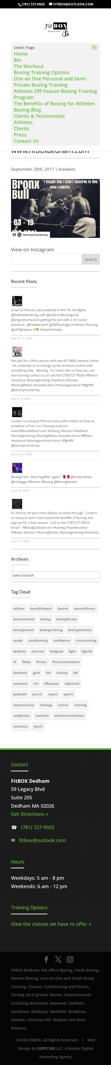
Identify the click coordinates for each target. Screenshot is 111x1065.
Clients (21, 128)
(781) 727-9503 (33, 4)
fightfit (87, 651)
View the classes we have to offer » (51, 924)
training (80, 705)
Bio (17, 60)
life (75, 672)
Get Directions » (29, 814)
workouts (20, 726)
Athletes (23, 122)
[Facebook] (46, 960)
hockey (62, 672)
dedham (19, 651)
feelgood (56, 651)
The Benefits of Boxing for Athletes (54, 103)
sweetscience (23, 705)
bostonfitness (84, 608)
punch (37, 694)
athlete (19, 608)
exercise (38, 651)
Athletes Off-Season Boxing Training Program (55, 94)
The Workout (29, 66)
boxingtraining (51, 630)
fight (72, 651)
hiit (48, 672)
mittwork (20, 683)
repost (53, 694)
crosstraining (86, 640)
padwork (20, 694)
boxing (45, 619)
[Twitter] (58, 960)
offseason (51, 683)
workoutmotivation (69, 715)
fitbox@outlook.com (42, 840)
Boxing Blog (27, 109)
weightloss (21, 715)
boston (63, 608)
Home (21, 53)
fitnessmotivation (66, 662)
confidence (61, 640)
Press (20, 134)
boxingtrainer (23, 630)
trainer (63, 705)
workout (42, 715)
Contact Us (26, 141)
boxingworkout (80, 630)
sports (68, 694)
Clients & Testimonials (39, 116)
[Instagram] (70, 960)
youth (38, 726)
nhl (35, 683)
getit (36, 672)
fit (14, 662)
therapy (46, 705)
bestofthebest (41, 608)
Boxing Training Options (42, 72)
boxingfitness (66, 619)
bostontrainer (24, 619)
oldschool (72, 683)
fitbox (26, 662)
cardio (18, 640)
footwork (20, 672)
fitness (41, 662)
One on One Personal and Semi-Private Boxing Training (50, 81)
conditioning (38, 640)
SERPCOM (46, 1048)
